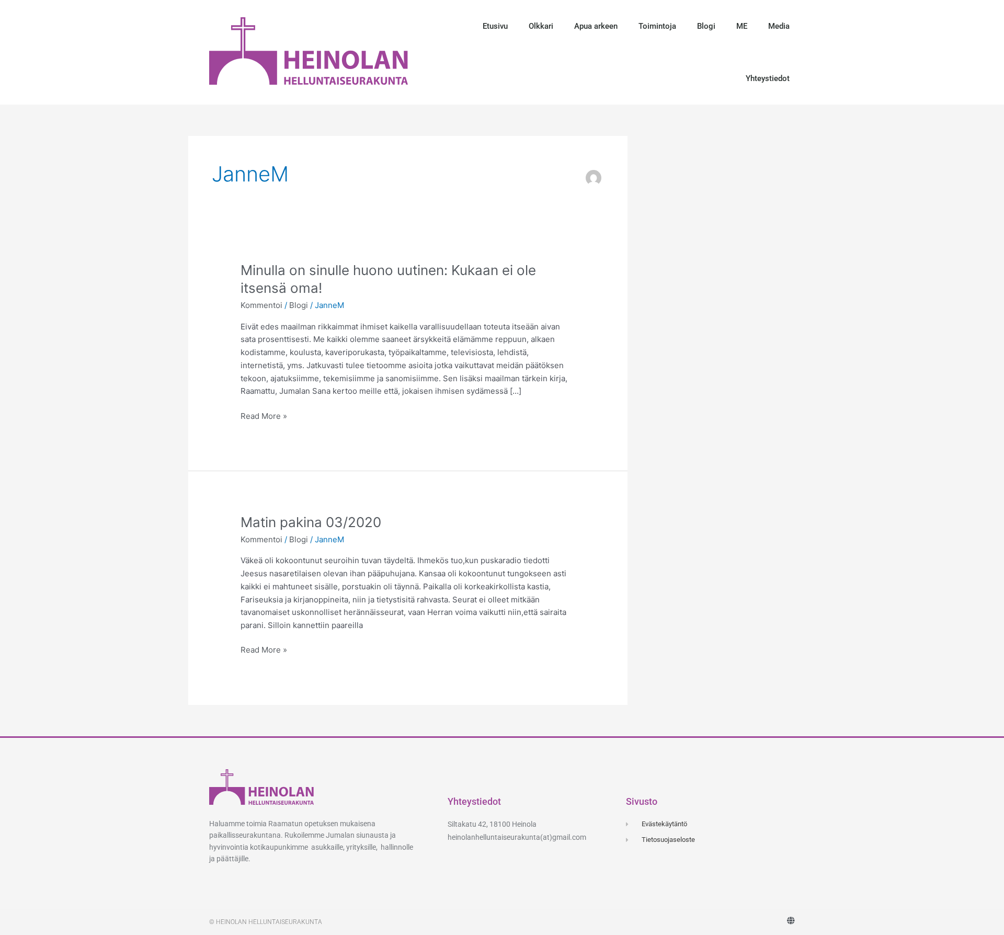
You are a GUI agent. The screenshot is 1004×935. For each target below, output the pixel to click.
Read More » (264, 415)
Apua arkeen (596, 26)
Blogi (706, 26)
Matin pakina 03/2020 (311, 522)
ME (741, 26)
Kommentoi (261, 305)
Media (779, 26)
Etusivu (495, 26)
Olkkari (541, 26)
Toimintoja (657, 26)
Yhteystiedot (768, 78)
